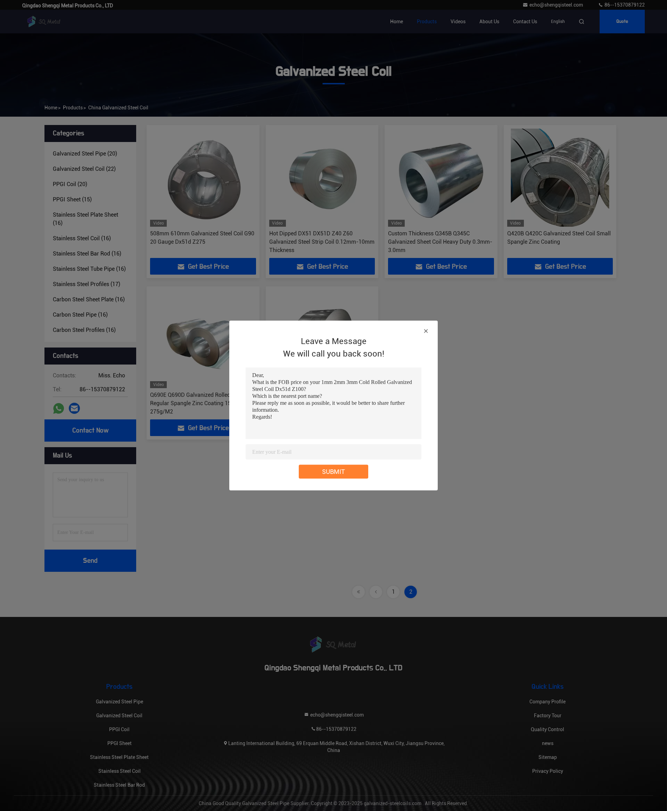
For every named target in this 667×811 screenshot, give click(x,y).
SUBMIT (333, 471)
